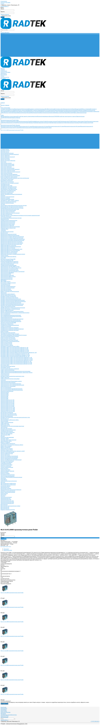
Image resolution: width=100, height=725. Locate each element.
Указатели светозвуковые (7, 437)
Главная (3, 47)
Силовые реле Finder (88, 122)
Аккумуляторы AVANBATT (7, 272)
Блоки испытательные (6, 342)
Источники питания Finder (53, 121)
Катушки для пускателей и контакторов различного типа (15, 417)
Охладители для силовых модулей (10, 183)
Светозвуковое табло (6, 441)
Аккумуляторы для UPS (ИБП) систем (10, 266)
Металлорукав (4, 421)
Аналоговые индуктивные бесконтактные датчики (14, 205)
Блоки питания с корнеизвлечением (10, 341)
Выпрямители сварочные (7, 191)
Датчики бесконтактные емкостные (10, 209)
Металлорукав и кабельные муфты (10, 419)
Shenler (9, 117)
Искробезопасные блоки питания (9, 340)
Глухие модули (4, 255)
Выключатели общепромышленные (10, 235)
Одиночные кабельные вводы (8, 256)
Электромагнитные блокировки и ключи (11, 381)
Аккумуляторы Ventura (6, 277)
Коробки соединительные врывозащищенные (13, 300)
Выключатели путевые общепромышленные (12, 236)
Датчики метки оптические (8, 211)
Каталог (3, 46)
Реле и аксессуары (23, 110)
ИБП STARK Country (5, 281)
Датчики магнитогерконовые (8, 210)
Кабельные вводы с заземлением (9, 251)
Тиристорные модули (6, 163)
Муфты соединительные (7, 422)
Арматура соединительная (7, 287)
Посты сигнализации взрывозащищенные (11, 388)
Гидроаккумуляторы (6, 463)
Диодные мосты (5, 151)
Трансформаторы (76, 109)
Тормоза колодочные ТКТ (7, 503)
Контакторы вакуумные (7, 416)
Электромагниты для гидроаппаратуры (11, 383)
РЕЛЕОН (5, 117)
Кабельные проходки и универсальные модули (13, 254)
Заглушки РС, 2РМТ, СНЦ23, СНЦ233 (10, 200)
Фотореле (3, 713)
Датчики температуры (6, 214)
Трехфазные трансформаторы (8, 188)
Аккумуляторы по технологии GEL (9, 269)
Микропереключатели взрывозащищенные (12, 318)
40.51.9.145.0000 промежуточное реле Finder (12, 592)
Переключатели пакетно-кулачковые (10, 226)
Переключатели (70, 111)
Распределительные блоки (8, 474)
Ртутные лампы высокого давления (10, 368)
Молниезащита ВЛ (5, 284)
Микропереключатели (60, 110)
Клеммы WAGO (4, 472)
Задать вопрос (4, 703)
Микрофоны (4, 479)
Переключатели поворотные (8, 227)
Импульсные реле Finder (25, 121)
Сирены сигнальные (6, 326)
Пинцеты (3, 496)
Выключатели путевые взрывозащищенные (12, 237)
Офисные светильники (6, 433)
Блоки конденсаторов (6, 343)
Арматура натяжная (6, 289)
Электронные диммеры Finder (75, 122)
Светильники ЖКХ (5, 434)
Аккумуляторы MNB (6, 274)
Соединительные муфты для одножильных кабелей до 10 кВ (16, 362)
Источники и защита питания (8, 282)
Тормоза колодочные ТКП (7, 502)
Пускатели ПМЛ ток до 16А (7, 401)
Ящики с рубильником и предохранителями (12, 311)
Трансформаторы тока (6, 185)
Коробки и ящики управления (35, 110)
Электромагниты (67, 109)
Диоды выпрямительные (7, 153)
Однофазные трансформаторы (9, 186)
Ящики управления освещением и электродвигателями (15, 312)
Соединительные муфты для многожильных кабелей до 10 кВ (17, 358)
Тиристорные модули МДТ (7, 164)
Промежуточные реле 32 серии (25, 126)
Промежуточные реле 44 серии (28, 127)
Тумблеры (3, 230)
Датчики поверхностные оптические (10, 213)
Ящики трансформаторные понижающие (11, 194)
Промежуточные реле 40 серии (72, 126)
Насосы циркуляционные (7, 461)
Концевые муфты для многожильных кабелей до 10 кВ (15, 350)
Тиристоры (11, 109)
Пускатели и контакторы (34, 111)
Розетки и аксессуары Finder (80, 121)
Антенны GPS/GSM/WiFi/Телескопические (11, 477)
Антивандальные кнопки (7, 231)
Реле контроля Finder (22, 122)
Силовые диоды (5, 109)
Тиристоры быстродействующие (9, 174)
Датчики (64, 111)
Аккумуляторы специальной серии (10, 270)
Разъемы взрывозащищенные (8, 201)
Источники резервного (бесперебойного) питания (14, 335)
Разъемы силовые (5, 198)
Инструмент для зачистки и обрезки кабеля (12, 444)
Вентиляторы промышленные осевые (10, 505)
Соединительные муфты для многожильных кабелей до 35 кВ (17, 360)
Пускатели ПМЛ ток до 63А (7, 405)
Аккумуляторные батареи (24, 112)
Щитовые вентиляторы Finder (44, 122)
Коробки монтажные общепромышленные (12, 305)
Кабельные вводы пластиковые (9, 252)
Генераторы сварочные (7, 193)
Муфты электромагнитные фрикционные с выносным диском (16, 372)
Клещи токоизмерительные (8, 492)
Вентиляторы (50, 109)
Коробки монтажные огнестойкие (9, 297)
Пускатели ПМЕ (4, 393)
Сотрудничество (5, 55)
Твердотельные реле (6, 144)
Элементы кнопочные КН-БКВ (8, 322)
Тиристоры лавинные (6, 166)
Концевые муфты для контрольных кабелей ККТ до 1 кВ (15, 356)
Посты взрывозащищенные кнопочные (11, 315)
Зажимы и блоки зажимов (7, 471)
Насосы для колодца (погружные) (9, 457)
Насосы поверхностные (7, 453)
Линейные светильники (7, 431)
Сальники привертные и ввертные (9, 262)
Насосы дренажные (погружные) (9, 458)
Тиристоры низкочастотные (8, 170)
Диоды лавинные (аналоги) (8, 156)
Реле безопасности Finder (10, 122)
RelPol (2, 116)
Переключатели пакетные (7, 225)
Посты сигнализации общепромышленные (12, 390)
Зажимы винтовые (5, 469)
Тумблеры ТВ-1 (4, 229)
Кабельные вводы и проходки (20, 111)
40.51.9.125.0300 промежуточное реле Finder (12, 636)
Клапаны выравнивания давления (9, 261)
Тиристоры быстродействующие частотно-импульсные (15, 178)
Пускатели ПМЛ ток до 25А (7, 402)
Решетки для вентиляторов (8, 509)
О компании (4, 1)
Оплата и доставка (5, 2)
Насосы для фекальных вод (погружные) (11, 459)
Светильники (25, 109)
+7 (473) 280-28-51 (5, 32)
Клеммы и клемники (79, 111)
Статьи (2, 3)
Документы (4, 51)
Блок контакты (4, 468)
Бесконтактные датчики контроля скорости (12, 206)
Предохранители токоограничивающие (11, 489)
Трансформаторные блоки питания (10, 333)
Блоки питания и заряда (7, 345)
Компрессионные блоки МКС (8, 259)
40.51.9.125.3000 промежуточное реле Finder (12, 621)
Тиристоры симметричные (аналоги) (10, 169)
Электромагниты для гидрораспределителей (12, 385)
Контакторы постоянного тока (8, 413)
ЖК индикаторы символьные (8, 484)
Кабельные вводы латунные (8, 247)
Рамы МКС (3, 257)
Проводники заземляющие (8, 294)
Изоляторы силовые (6, 488)
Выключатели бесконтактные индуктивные (12, 242)
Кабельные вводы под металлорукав (10, 250)
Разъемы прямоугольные (7, 203)
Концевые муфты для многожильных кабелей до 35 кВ (15, 351)
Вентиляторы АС (5, 507)
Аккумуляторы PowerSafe (7, 275)
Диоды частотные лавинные (8, 160)
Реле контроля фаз (5, 712)
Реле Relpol (3, 709)
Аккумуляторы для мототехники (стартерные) (12, 271)
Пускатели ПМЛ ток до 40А (7, 403)
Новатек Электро (15, 117)
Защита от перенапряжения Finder (10, 121)
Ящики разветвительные (7, 310)
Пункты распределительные (8, 306)
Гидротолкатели (5, 375)
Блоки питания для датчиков (8, 338)
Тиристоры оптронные (6, 173)
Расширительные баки (6, 464)
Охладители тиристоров (55, 111)
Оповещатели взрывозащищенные (10, 325)
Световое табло (5, 438)
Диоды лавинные (5, 155)
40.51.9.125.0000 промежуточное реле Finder (12, 665)
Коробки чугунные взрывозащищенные (11, 302)
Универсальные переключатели (9, 220)
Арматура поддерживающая (8, 286)
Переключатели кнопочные (8, 223)
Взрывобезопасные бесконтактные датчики (12, 208)
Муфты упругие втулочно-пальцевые (10, 378)
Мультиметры (4, 493)
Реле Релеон (4, 708)
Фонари (3, 436)
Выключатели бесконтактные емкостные (11, 244)
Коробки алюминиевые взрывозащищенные (12, 304)
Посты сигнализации (48, 110)
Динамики (3, 478)
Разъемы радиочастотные (7, 199)
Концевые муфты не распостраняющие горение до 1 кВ (15, 353)
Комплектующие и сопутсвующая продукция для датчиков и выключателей (20, 215)
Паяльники (3, 494)
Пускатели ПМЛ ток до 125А (8, 407)
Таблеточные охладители (7, 181)
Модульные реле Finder (66, 121)
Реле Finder (4, 707)
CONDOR (56, 116)
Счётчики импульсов (6, 216)
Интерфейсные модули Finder (39, 121)
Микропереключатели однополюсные (11, 320)
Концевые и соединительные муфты (38, 109)
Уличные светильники (6, 428)
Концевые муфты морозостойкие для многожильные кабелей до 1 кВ (19, 352)
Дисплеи (70, 112)
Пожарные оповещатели (83, 110)
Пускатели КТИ (4, 397)
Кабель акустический (6, 446)
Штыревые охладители (7, 180)
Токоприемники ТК (5, 498)
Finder (5, 116)
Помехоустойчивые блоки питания (10, 336)
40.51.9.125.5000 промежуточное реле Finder (12, 607)
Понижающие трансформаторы (9, 189)
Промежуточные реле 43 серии (12, 127)
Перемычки (4, 292)
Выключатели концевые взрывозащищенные (12, 240)
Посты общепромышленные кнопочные (11, 316)
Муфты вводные (5, 423)
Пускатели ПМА (5, 395)
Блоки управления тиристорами (9, 176)
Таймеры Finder (32, 122)
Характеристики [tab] (8, 550)
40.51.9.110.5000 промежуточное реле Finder (12, 694)
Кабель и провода (85, 109)
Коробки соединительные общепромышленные (13, 301)
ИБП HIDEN (3, 280)
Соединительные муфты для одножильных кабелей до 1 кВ (16, 361)
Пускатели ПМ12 (5, 392)
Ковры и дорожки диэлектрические (10, 291)
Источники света (58, 109)
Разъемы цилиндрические (7, 196)
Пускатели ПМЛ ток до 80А (7, 406)
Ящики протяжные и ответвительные (10, 309)
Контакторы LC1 (5, 418)
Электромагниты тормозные (8, 386)
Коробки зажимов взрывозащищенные (11, 299)
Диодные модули (5, 150)
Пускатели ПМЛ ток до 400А (8, 411)
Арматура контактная (6, 290)
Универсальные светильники (8, 429)
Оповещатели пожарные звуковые (10, 327)
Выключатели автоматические (8, 234)
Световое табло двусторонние (8, 439)
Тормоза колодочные (71, 110)
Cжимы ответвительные (7, 467)
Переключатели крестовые (8, 224)
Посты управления (14, 110)
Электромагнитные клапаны (8, 382)
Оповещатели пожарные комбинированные (12, 328)
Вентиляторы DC (5, 508)
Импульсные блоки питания (8, 332)
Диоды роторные (5, 158)
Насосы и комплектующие (11, 112)
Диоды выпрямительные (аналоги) (10, 154)
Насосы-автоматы (5, 454)
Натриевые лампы (5, 367)
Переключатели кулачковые (8, 221)
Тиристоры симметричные (7, 168)
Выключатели (18, 109)
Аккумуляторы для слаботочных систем (11, 267)
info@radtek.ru (4, 6)
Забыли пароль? (5, 14)
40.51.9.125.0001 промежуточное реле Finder (12, 650)
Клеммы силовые (5, 473)
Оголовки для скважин (6, 462)
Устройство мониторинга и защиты (67, 116)
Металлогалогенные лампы (8, 366)
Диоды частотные (5, 159)
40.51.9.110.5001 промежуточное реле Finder (12, 679)
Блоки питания (45, 111)
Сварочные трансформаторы (8, 190)
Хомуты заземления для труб (8, 295)
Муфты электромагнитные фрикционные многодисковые (15, 371)
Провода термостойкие (7, 449)
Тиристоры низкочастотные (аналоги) (10, 171)
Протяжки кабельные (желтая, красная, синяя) (13, 451)
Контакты (3, 56)
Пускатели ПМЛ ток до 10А (7, 400)
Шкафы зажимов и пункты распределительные (13, 307)
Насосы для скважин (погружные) (9, 456)
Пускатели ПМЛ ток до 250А (8, 409)
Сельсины (3, 380)
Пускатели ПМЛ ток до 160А (8, 408)
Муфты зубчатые (5, 377)
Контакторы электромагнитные (9, 414)
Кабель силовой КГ (5, 447)
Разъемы (10, 111)
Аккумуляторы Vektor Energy (8, 276)
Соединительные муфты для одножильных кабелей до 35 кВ (16, 363)
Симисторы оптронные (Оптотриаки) (10, 175)
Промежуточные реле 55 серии (56, 126)
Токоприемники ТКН (6, 499)
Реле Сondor (4, 711)
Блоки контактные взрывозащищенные (11, 321)
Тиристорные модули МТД (7, 165)
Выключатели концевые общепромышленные (13, 239)
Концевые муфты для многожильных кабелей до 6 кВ (14, 348)
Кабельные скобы (5, 424)
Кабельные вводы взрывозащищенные (11, 246)
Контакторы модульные (7, 412)
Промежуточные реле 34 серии (40, 126)
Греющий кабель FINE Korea (8, 443)
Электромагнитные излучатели (9, 481)
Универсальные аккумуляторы (8, 265)
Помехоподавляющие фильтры (45, 116)
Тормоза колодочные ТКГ (7, 500)
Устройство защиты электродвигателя (27, 116)
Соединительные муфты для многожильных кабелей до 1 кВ (16, 357)
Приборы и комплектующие (61, 112)
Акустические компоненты (47, 112)
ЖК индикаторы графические (8, 483)
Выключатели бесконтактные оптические (11, 241)
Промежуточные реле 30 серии (9, 126)
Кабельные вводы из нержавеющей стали (11, 249)
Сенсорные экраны (5, 486)
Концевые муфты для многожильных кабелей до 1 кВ (14, 347)
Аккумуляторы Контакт (7, 279)
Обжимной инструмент (7, 448)
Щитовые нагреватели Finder (59, 122)
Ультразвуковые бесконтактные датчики (11, 218)
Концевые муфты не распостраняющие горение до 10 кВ (15, 355)
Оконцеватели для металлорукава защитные (12, 426)
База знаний (4, 52)
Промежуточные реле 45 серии (44, 127)
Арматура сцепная (5, 285)
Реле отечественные (12, 116)
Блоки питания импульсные (8, 337)
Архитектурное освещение (7, 432)
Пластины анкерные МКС (7, 260)
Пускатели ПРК (4, 398)
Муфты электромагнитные (79, 112)
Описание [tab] (6, 549)
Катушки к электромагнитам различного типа (12, 376)
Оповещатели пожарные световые (10, 330)
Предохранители (35, 112)
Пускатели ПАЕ (4, 396)
